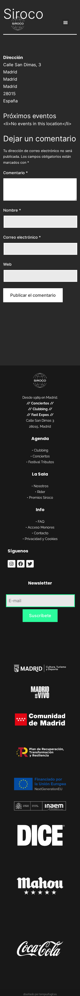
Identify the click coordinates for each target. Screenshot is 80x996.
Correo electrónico (22, 237)
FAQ (41, 522)
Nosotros (41, 486)
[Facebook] (21, 564)
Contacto (41, 533)
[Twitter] (30, 564)
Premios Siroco (41, 498)
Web (7, 264)
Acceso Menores (41, 527)
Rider (41, 492)
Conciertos (40, 403)
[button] (65, 22)
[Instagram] (11, 564)
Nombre (12, 210)
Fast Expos (40, 415)
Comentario (15, 173)
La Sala (40, 474)
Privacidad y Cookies (41, 539)
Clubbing (40, 409)
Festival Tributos (41, 462)
